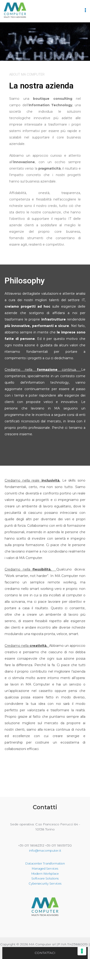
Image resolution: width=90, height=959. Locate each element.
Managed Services (45, 868)
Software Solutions (45, 878)
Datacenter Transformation (45, 863)
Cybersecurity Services (45, 883)
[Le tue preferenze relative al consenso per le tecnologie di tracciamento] (82, 951)
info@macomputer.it (45, 850)
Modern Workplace (45, 873)
